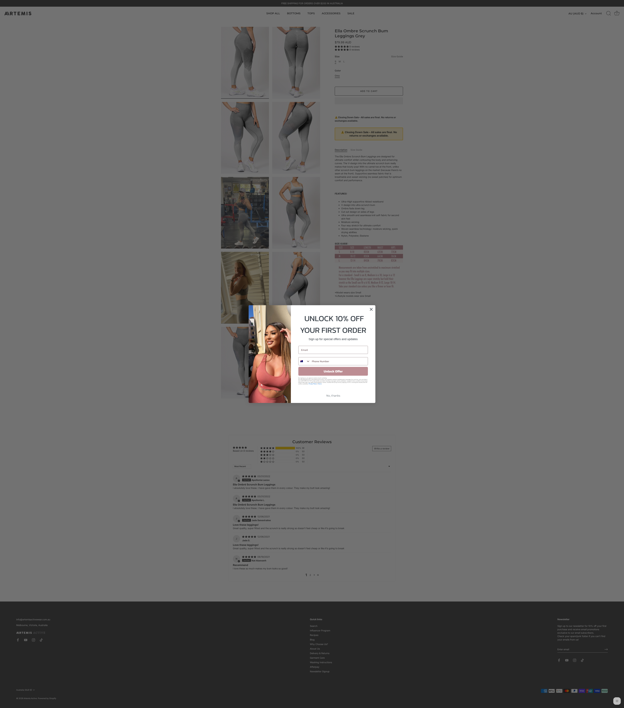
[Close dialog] (371, 309)
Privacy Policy (313, 384)
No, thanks (333, 395)
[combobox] (304, 361)
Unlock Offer (333, 371)
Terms (320, 384)
